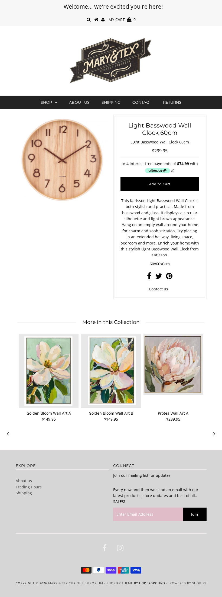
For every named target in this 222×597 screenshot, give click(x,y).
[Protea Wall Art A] (173, 364)
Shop (46, 102)
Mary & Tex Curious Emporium (75, 583)
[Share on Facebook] (149, 277)
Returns (172, 102)
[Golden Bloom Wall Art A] (49, 371)
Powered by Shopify (188, 583)
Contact (141, 102)
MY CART (122, 19)
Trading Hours (29, 486)
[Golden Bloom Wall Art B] (111, 371)
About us (79, 102)
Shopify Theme (120, 583)
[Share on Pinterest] (169, 277)
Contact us (158, 288)
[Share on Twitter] (158, 277)
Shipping (111, 102)
